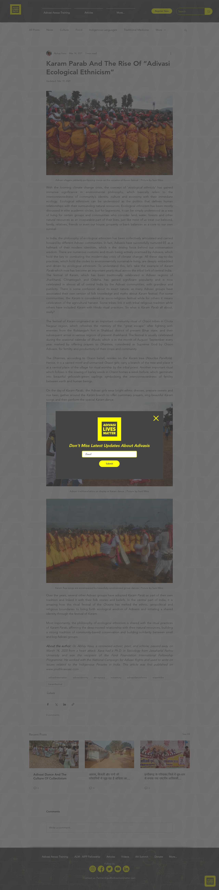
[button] (156, 418)
